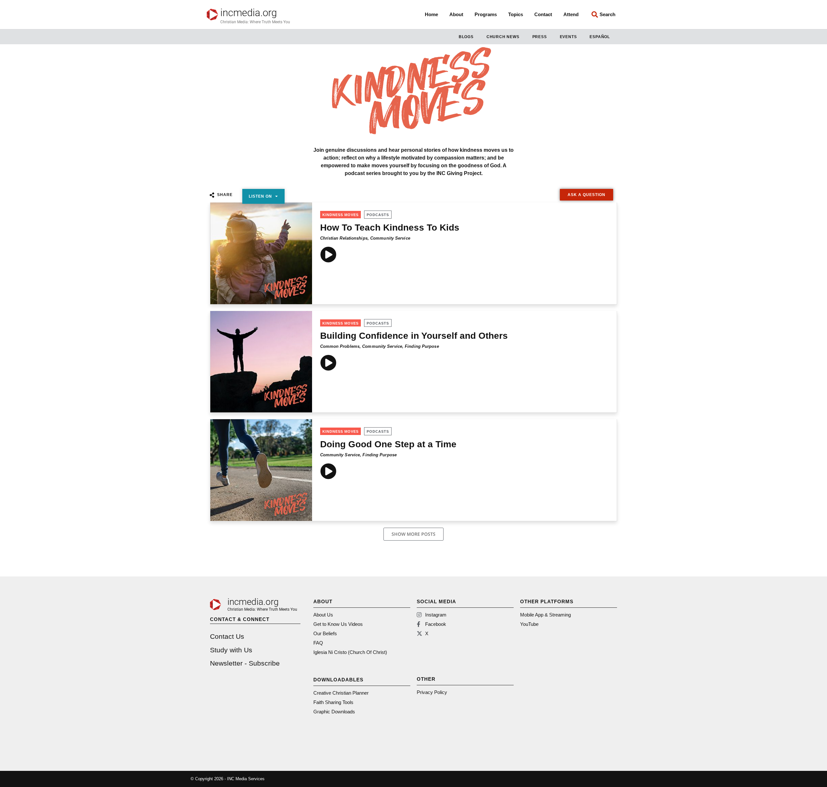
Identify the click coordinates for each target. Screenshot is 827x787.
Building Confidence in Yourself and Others (414, 336)
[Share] (212, 195)
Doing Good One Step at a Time (388, 444)
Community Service (390, 238)
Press (539, 37)
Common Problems (340, 346)
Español (600, 37)
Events (568, 37)
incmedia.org (248, 13)
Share (225, 194)
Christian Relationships (344, 238)
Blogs (466, 37)
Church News (503, 37)
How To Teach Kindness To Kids (389, 228)
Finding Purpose (422, 346)
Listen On (260, 196)
